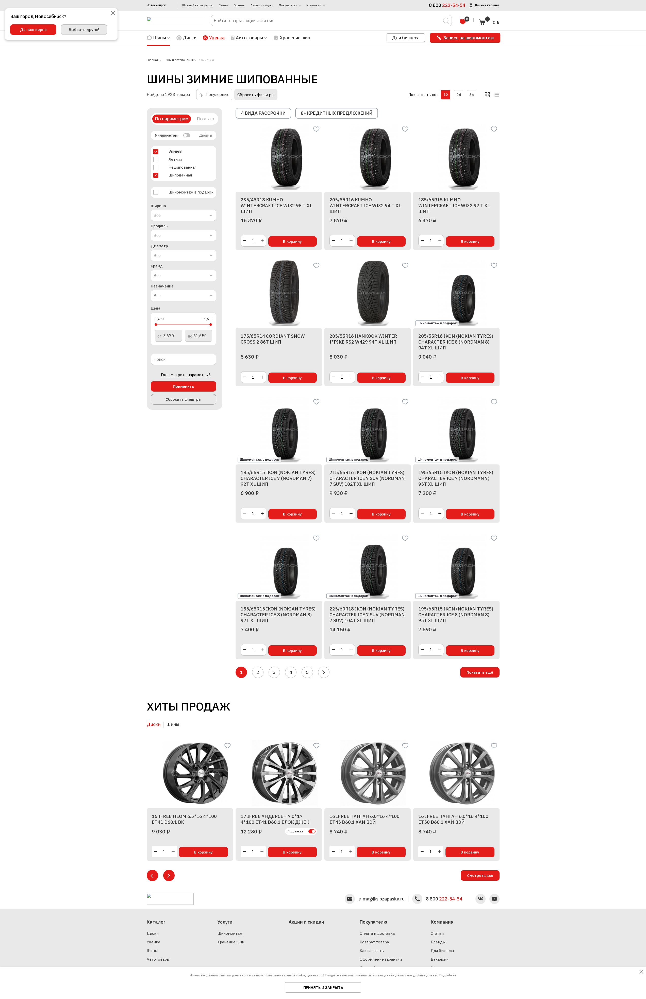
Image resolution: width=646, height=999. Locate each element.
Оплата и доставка (377, 933)
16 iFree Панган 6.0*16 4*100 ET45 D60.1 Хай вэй (364, 819)
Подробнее (447, 975)
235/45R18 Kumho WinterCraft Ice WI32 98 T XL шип (276, 205)
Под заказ (295, 831)
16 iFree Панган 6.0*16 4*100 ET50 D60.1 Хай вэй (453, 819)
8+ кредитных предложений (336, 113)
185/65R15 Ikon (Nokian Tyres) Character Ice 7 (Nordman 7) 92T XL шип (278, 478)
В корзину (292, 241)
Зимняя (175, 151)
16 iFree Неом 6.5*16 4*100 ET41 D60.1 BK (184, 819)
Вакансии (440, 959)
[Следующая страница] (323, 672)
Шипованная (180, 175)
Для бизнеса (406, 38)
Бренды (239, 5)
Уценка (217, 38)
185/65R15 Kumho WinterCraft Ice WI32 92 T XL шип (454, 205)
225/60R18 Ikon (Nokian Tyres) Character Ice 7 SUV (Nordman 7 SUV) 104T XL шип (367, 614)
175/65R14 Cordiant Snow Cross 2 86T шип (273, 339)
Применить (183, 386)
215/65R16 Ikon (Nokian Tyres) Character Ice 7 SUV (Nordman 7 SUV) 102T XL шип (367, 478)
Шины (152, 950)
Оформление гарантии (381, 959)
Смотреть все (480, 875)
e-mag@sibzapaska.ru (381, 899)
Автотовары (158, 959)
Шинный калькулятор (197, 5)
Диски (189, 38)
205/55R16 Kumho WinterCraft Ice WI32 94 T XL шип (365, 205)
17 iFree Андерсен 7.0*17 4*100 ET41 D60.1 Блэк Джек (275, 819)
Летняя (175, 159)
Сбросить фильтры (255, 94)
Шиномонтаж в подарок (191, 192)
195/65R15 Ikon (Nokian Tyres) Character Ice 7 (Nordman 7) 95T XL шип (455, 478)
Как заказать (372, 950)
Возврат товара (374, 942)
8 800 (444, 899)
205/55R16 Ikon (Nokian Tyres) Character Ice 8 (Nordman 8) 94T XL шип (455, 342)
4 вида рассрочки (263, 113)
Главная (153, 59)
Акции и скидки (262, 5)
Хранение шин (295, 38)
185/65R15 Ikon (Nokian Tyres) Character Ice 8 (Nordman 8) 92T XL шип (278, 614)
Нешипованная (182, 167)
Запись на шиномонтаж (468, 38)
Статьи (223, 5)
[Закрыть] (113, 13)
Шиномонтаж (230, 933)
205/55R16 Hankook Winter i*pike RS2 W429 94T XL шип (363, 339)
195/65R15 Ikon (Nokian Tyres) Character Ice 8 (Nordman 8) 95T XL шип (455, 614)
